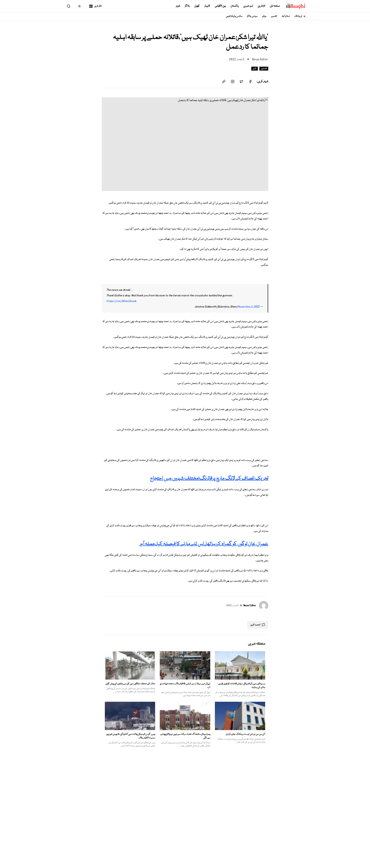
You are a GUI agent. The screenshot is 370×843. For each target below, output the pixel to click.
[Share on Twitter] (241, 81)
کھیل (197, 6)
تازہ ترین (261, 6)
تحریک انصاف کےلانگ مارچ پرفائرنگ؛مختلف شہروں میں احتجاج (209, 478)
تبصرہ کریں (255, 625)
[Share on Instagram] (232, 81)
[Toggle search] (68, 6)
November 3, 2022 (249, 307)
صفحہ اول (275, 6)
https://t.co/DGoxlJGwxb (121, 301)
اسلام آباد (286, 16)
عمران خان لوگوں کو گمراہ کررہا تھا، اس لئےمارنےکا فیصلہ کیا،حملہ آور (204, 544)
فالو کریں (98, 6)
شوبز (178, 6)
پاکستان (234, 6)
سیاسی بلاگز (252, 16)
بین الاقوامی (220, 6)
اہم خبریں (248, 6)
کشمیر (274, 16)
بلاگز (187, 6)
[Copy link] (223, 81)
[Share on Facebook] (250, 81)
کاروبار (207, 6)
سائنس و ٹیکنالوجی (234, 16)
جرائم (264, 16)
